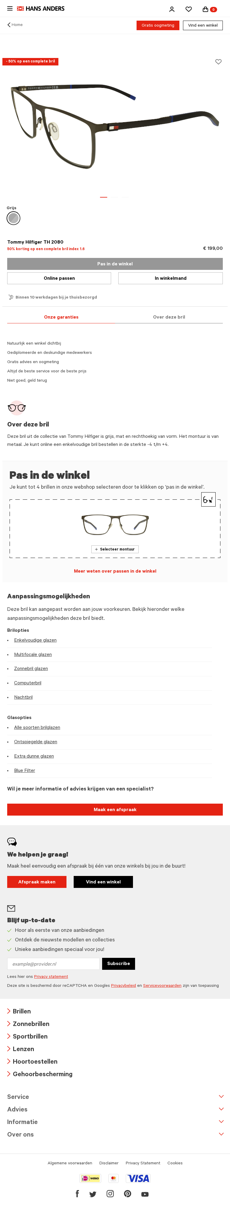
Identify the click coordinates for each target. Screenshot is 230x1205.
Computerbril (27, 683)
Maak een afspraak (115, 810)
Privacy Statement (143, 1163)
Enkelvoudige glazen (35, 641)
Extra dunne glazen (34, 757)
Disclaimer (109, 1163)
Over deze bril (169, 317)
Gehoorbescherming (39, 1075)
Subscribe (118, 964)
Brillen (19, 1012)
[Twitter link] (92, 1193)
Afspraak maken (36, 882)
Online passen (59, 279)
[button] (171, 9)
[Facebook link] (77, 1193)
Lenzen (20, 1050)
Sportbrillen (27, 1037)
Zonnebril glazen (31, 669)
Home (17, 25)
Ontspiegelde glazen (35, 742)
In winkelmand (171, 279)
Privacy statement (51, 977)
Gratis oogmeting (158, 26)
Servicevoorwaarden (162, 986)
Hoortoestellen (32, 1062)
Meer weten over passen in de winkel (115, 571)
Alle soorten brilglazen (37, 728)
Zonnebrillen (28, 1025)
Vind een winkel (203, 26)
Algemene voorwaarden (70, 1163)
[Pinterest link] (127, 1193)
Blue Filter (24, 771)
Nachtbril (23, 698)
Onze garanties (61, 317)
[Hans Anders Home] (43, 8)
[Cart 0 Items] (205, 9)
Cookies (175, 1163)
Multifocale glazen (33, 655)
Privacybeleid (123, 986)
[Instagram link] (110, 1193)
